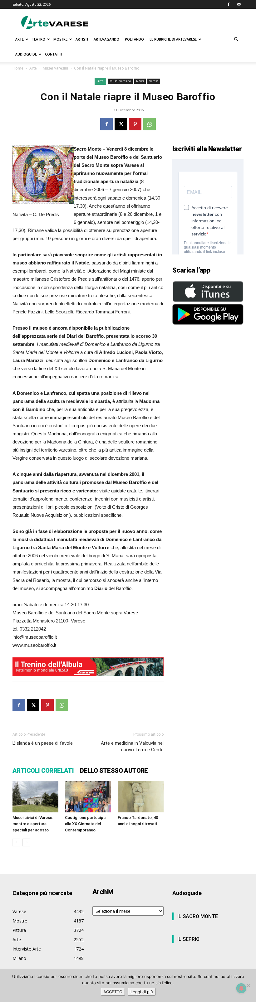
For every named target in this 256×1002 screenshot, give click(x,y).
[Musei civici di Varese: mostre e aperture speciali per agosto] (35, 796)
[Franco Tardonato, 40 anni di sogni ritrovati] (141, 796)
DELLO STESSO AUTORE (114, 770)
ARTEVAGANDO (106, 39)
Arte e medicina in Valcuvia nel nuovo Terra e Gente (132, 746)
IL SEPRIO (188, 939)
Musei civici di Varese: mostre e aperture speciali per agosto (32, 823)
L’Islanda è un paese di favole (42, 743)
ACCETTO (112, 991)
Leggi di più (141, 991)
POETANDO (134, 39)
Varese (153, 81)
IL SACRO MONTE (197, 916)
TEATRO (38, 39)
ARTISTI (82, 39)
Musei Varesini (55, 68)
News (140, 81)
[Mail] (239, 4)
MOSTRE (60, 39)
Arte (33, 68)
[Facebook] (228, 4)
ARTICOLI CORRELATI (43, 770)
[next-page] (26, 842)
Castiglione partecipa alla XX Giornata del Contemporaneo (85, 823)
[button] (236, 39)
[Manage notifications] (241, 988)
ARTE (19, 39)
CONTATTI (53, 54)
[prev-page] (16, 842)
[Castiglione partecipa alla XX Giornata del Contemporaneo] (88, 796)
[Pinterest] (135, 124)
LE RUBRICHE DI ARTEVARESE (173, 39)
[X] (121, 124)
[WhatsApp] (149, 124)
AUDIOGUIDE (26, 54)
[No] (248, 985)
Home (17, 68)
